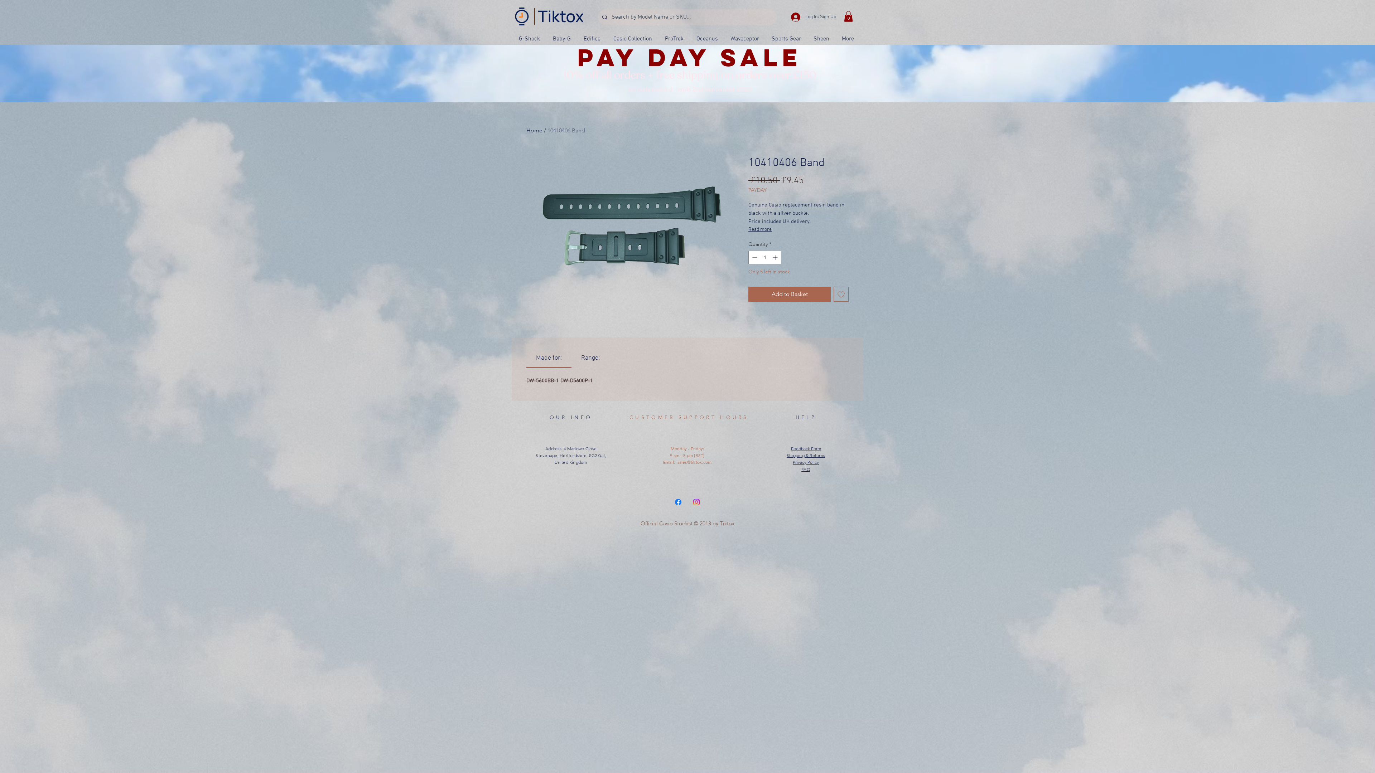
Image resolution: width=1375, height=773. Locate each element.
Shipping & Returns (806, 455)
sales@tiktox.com (694, 462)
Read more (760, 230)
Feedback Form (806, 448)
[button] (848, 16)
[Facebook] (678, 502)
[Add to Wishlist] (841, 294)
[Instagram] (696, 502)
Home (534, 130)
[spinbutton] (764, 257)
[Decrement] (753, 257)
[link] (549, 358)
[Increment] (775, 257)
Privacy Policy (806, 462)
